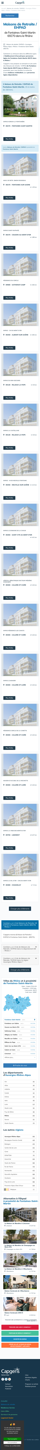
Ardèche (19, 1089)
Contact (8, 1384)
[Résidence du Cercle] (20, 265)
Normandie (20, 1170)
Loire (20, 1104)
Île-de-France (20, 1167)
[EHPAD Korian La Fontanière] (20, 106)
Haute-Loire (19, 1108)
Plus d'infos (9, 139)
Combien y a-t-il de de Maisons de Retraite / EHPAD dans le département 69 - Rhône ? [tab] (19, 949)
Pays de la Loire (20, 1182)
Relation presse (30, 1386)
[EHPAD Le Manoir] (20, 665)
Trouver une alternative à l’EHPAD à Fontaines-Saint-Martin (21, 1320)
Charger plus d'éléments (20, 909)
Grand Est (20, 1159)
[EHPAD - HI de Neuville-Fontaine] (20, 465)
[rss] (9, 1379)
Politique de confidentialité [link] (12, 1446)
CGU (26, 1375)
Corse (19, 1151)
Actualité (4, 1401)
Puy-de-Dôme (19, 1112)
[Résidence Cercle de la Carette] (20, 715)
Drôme (19, 1097)
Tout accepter (12, 1439)
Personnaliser (12, 1442)
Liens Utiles (5, 1411)
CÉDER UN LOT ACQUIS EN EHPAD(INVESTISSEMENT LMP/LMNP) (20, 1345)
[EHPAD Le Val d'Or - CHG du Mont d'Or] (20, 865)
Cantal (19, 1093)
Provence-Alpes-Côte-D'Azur (20, 1185)
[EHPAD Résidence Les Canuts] (20, 615)
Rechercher (9, 15)
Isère (19, 1100)
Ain (19, 1081)
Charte (27, 1380)
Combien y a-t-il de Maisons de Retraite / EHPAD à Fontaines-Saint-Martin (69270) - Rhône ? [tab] (19, 925)
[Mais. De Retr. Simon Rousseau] (20, 165)
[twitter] (6, 1379)
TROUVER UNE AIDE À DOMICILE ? (20, 1327)
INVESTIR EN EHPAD (20, 1339)
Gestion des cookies (33, 1439)
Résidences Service (8, 1407)
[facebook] (2, 1379)
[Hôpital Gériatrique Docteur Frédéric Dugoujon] (20, 565)
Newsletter (9, 1386)
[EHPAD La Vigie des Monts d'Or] (20, 815)
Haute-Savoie (19, 1123)
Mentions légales (31, 1377)
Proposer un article (31, 1384)
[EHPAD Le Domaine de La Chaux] (20, 515)
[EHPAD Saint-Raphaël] (20, 215)
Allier (19, 1085)
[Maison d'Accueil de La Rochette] (20, 765)
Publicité (8, 1389)
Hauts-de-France (20, 1163)
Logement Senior (7, 1418)
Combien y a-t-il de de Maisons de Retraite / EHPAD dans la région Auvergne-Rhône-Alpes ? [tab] (16, 960)
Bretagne (20, 1144)
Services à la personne (9, 1414)
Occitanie (20, 1178)
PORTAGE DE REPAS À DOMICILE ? (20, 1333)
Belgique (22, 1189)
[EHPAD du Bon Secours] (20, 365)
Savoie (19, 1119)
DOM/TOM (19, 1155)
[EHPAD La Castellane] (20, 415)
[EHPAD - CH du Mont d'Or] (20, 315)
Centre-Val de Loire (20, 1148)
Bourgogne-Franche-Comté (20, 1140)
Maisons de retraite (8, 1404)
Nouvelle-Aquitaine (20, 1174)
